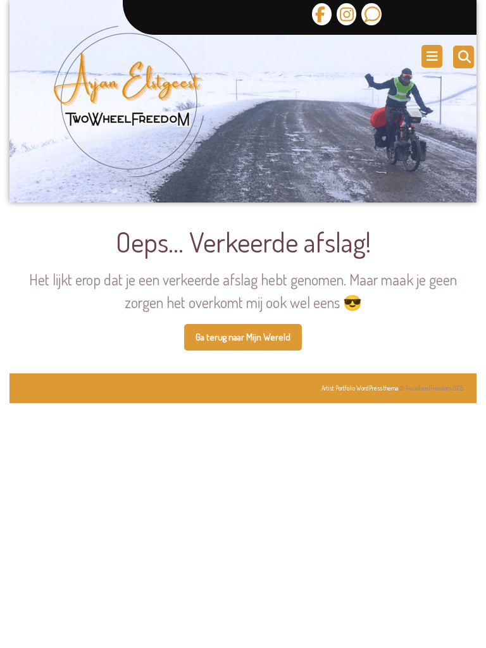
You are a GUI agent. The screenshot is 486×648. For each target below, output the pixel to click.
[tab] (433, 56)
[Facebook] (322, 14)
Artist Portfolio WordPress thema (359, 388)
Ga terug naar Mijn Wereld (249, 341)
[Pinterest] (369, 14)
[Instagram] (344, 14)
